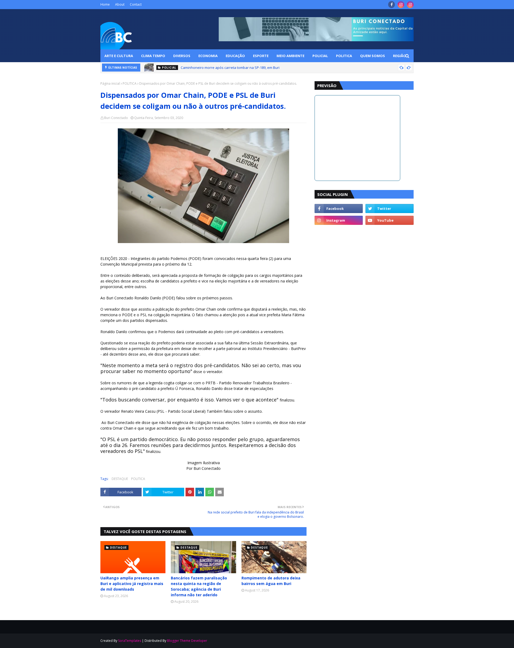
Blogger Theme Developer (187, 640)
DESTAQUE (120, 478)
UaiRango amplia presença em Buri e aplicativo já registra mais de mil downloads (131, 583)
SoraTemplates (129, 640)
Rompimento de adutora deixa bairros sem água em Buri (270, 580)
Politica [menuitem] (344, 55)
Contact (136, 4)
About (119, 4)
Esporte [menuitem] (261, 55)
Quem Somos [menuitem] (372, 55)
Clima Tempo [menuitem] (153, 55)
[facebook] (391, 4)
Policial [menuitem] (320, 55)
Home (105, 4)
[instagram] (401, 4)
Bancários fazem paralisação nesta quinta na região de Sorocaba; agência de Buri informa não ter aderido (199, 586)
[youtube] (389, 220)
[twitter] (389, 208)
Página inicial (110, 83)
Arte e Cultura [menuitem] (118, 55)
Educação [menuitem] (235, 55)
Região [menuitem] (399, 55)
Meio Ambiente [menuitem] (290, 55)
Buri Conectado (116, 118)
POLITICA (130, 83)
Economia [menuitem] (208, 55)
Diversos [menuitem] (181, 55)
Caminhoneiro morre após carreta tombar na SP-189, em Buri (230, 67)
